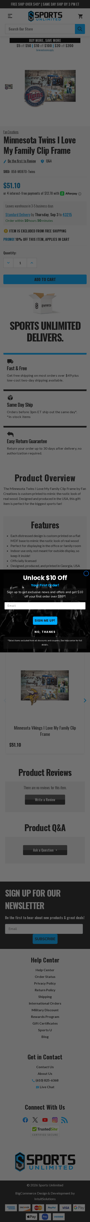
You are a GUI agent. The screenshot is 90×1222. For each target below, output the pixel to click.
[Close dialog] (86, 573)
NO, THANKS (45, 632)
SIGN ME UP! (45, 621)
